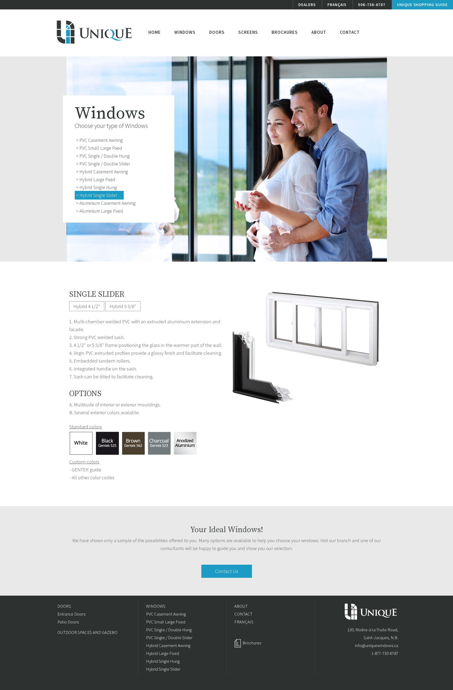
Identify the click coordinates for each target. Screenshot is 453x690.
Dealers (307, 4)
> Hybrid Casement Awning (102, 172)
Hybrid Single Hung (163, 661)
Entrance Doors (71, 614)
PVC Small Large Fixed (165, 622)
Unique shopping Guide (422, 4)
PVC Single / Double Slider (169, 637)
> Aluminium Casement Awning (106, 203)
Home (154, 32)
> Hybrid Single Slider (96, 195)
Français (336, 4)
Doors (217, 32)
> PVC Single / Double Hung (103, 156)
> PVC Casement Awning (99, 140)
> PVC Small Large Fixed (99, 148)
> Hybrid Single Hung (96, 187)
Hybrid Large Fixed (162, 653)
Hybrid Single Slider (163, 669)
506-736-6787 (371, 4)
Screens (248, 32)
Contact (350, 32)
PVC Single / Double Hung (169, 630)
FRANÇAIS (244, 622)
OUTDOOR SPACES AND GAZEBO (87, 632)
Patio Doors (68, 622)
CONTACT (243, 614)
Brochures (285, 32)
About (318, 32)
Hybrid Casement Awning (168, 645)
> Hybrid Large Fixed (95, 179)
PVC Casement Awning (166, 614)
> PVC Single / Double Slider (103, 164)
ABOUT (241, 606)
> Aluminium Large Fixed (99, 211)
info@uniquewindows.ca (376, 645)
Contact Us (226, 571)
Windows (185, 32)
